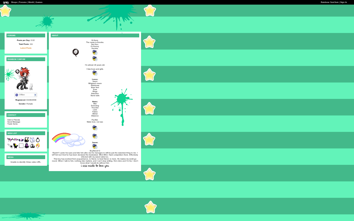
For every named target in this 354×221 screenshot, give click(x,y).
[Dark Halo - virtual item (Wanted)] (15, 142)
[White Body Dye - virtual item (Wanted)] (21, 148)
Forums (23, 2)
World (31, 2)
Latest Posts (26, 48)
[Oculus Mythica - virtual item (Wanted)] (21, 142)
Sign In (343, 2)
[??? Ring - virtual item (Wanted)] (38, 142)
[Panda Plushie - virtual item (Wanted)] (32, 148)
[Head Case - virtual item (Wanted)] (38, 148)
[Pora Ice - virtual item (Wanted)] (32, 142)
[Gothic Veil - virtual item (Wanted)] (27, 148)
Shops (14, 2)
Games (39, 2)
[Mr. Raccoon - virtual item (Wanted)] (15, 148)
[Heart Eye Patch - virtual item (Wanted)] (10, 148)
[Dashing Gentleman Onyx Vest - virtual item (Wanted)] (27, 142)
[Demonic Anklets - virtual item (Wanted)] (10, 142)
